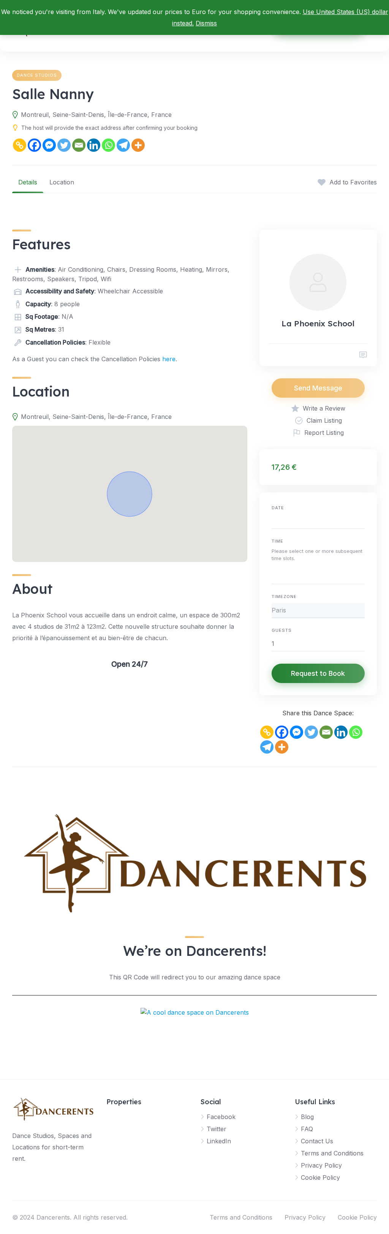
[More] (138, 145)
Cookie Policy (320, 1177)
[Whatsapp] (108, 145)
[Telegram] (123, 145)
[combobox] (318, 575)
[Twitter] (64, 145)
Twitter (216, 1129)
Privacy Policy (321, 1165)
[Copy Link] (19, 145)
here (169, 359)
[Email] (78, 145)
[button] (129, 494)
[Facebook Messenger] (49, 145)
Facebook (221, 1117)
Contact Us (317, 1141)
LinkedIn (219, 1141)
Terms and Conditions (332, 1153)
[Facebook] (34, 145)
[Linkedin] (93, 145)
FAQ (307, 1129)
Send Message (318, 388)
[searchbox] (274, 576)
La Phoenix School (317, 323)
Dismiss (206, 23)
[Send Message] (363, 355)
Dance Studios (37, 75)
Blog (307, 1117)
